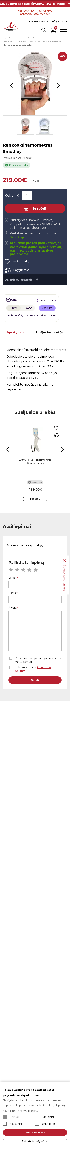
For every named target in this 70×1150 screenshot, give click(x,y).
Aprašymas (15, 332)
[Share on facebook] (37, 279)
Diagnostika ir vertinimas (15, 41)
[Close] (64, 560)
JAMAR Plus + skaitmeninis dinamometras (35, 461)
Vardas (12, 577)
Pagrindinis (8, 38)
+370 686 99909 (38, 21)
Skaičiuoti (47, 307)
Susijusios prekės (49, 332)
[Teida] (11, 27)
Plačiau (35, 499)
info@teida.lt (59, 21)
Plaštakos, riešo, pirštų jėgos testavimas (44, 41)
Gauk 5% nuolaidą (64, 578)
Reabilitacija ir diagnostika (38, 38)
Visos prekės (20, 38)
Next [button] (58, 85)
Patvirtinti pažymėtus (35, 1141)
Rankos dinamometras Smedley (18, 45)
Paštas (12, 593)
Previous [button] (12, 85)
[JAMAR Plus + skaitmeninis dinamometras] (35, 440)
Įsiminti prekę (20, 261)
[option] (35, 83)
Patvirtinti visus (35, 1132)
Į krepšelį (38, 208)
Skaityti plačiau (27, 1110)
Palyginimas (21, 270)
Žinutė (12, 608)
